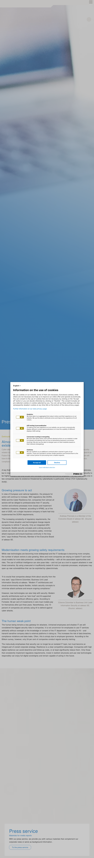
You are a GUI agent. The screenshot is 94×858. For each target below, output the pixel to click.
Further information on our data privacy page (30, 409)
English (16, 386)
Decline (57, 463)
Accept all (37, 463)
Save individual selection (47, 467)
